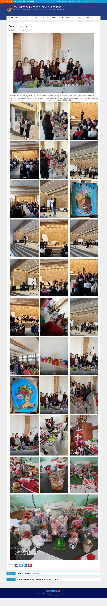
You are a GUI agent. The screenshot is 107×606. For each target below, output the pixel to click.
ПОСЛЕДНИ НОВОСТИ (49, 17)
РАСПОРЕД (79, 17)
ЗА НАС (17, 17)
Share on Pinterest (30, 565)
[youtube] (56, 591)
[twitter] (53, 591)
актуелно (29, 30)
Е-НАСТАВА (69, 17)
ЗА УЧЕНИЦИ (35, 17)
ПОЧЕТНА (10, 17)
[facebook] (47, 591)
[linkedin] (50, 591)
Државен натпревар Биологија (22, 1)
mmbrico (21, 30)
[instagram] (59, 591)
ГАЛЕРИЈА (60, 17)
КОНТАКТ (88, 17)
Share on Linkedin (25, 565)
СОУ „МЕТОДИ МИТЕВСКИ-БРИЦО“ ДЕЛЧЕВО (37, 7)
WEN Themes (58, 596)
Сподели (16, 565)
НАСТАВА (25, 17)
